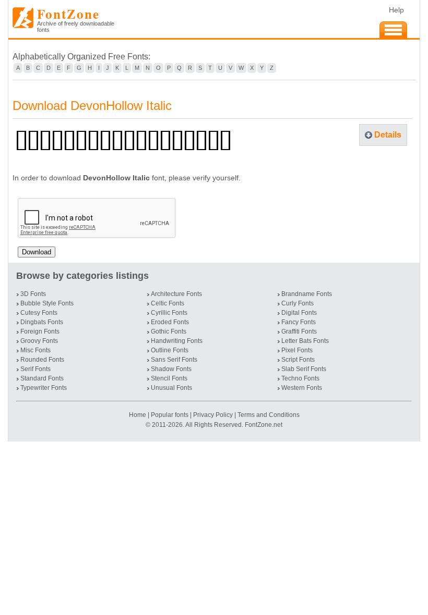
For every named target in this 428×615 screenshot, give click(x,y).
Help (396, 10)
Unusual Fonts (171, 387)
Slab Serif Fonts (303, 369)
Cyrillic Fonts (169, 312)
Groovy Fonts (39, 341)
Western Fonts (301, 387)
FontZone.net (263, 424)
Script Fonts (298, 359)
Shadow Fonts (171, 369)
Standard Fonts (42, 378)
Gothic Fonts (168, 331)
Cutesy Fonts (38, 312)
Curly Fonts (297, 303)
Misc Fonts (35, 350)
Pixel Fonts (297, 350)
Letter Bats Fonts (305, 341)
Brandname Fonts (306, 294)
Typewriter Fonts (43, 387)
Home (138, 415)
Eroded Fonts (170, 322)
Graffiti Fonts (299, 331)
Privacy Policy (213, 415)
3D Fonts (33, 294)
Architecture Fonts (176, 294)
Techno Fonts (300, 378)
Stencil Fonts (169, 378)
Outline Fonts (169, 350)
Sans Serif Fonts (174, 359)
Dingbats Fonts (41, 322)
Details (387, 134)
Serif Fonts (35, 369)
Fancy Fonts (298, 322)
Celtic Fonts (167, 303)
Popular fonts (169, 415)
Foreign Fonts (40, 331)
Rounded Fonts (42, 359)
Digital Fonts (299, 312)
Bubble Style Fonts (47, 303)
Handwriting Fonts (177, 341)
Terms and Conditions (268, 415)
